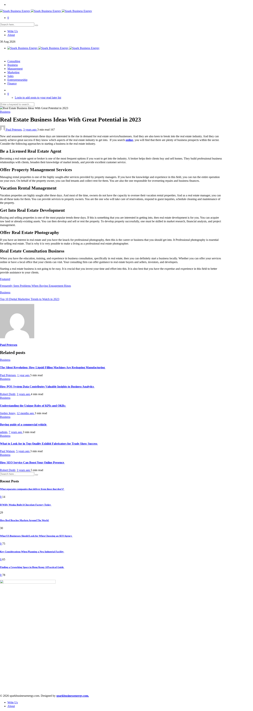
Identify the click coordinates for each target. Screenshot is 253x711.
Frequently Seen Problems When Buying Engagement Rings (35, 285)
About (11, 34)
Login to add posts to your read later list (38, 97)
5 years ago (23, 451)
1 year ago (23, 375)
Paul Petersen (14, 129)
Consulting (13, 61)
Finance (12, 83)
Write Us (12, 31)
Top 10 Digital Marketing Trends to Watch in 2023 (29, 299)
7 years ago (16, 432)
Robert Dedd (7, 394)
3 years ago (30, 129)
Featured (5, 279)
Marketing (13, 72)
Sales (10, 76)
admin (3, 432)
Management (15, 68)
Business (12, 65)
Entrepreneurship (17, 79)
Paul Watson (7, 451)
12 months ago (26, 413)
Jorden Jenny (7, 413)
